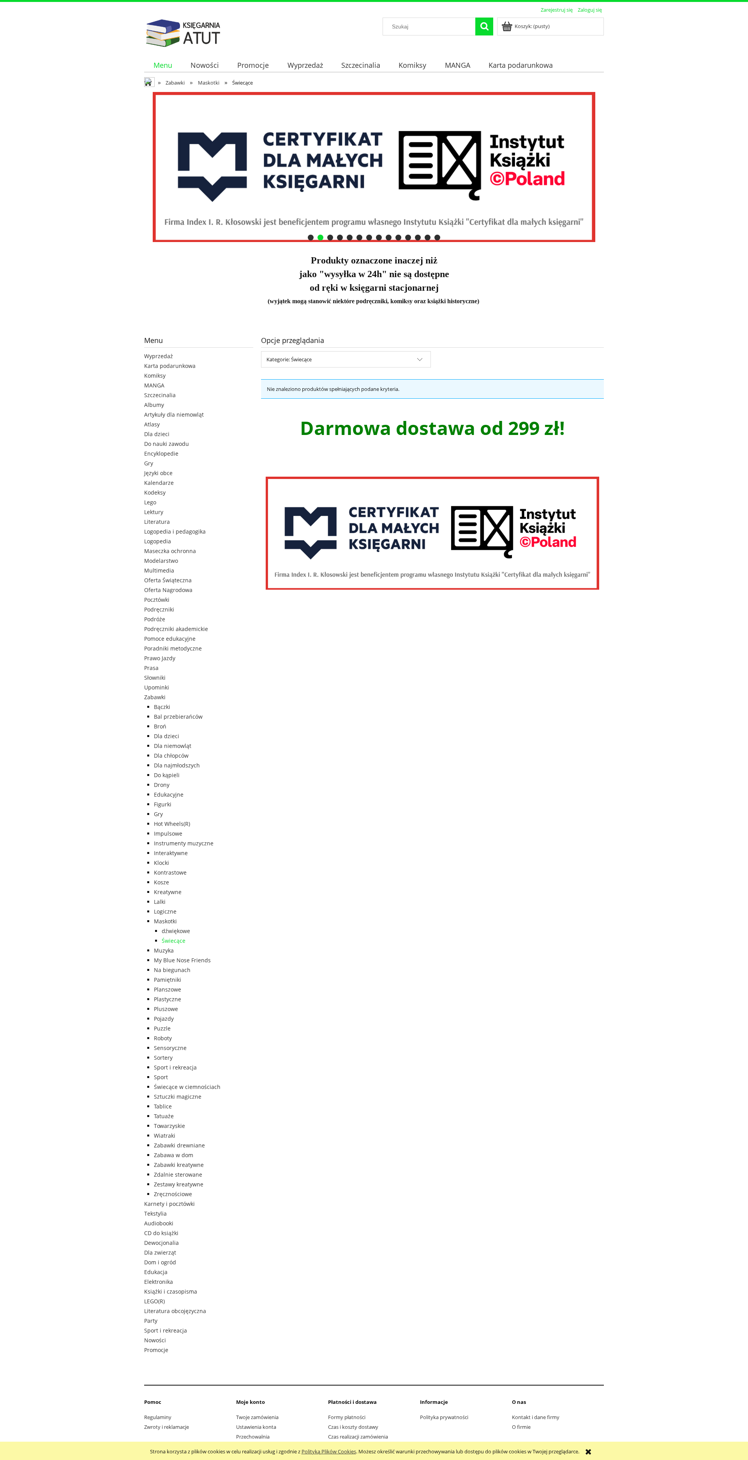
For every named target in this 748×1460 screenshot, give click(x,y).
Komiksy (155, 375)
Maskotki (165, 921)
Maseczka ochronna (170, 551)
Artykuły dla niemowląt (174, 414)
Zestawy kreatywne (178, 1184)
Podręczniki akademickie (176, 629)
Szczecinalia (160, 395)
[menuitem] (162, 65)
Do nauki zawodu (166, 443)
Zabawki (155, 697)
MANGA (154, 385)
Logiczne (165, 911)
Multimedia (159, 570)
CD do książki (161, 1233)
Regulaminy (157, 1417)
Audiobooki (158, 1223)
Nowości (155, 1340)
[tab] (311, 237)
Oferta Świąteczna (168, 580)
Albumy (154, 404)
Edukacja (156, 1272)
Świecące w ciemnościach (187, 1087)
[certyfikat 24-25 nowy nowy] (352, 167)
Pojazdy (164, 1018)
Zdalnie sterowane (178, 1174)
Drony (161, 784)
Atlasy (152, 424)
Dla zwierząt (160, 1252)
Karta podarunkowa (170, 365)
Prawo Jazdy (159, 658)
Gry (148, 463)
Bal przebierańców (178, 716)
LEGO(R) (154, 1301)
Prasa (151, 668)
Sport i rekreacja (175, 1067)
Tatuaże (164, 1116)
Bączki (162, 707)
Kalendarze (159, 482)
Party (150, 1320)
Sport (161, 1077)
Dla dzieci (156, 434)
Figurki (162, 804)
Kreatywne (168, 892)
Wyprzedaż (158, 356)
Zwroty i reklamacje (166, 1426)
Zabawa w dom (173, 1155)
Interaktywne (171, 853)
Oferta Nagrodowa (168, 590)
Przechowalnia (253, 1436)
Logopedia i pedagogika (175, 531)
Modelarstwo (161, 560)
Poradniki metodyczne (173, 648)
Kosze (161, 882)
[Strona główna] (183, 32)
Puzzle (162, 1028)
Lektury (153, 512)
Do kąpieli (167, 775)
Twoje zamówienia (257, 1417)
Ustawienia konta (256, 1426)
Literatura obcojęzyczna (175, 1311)
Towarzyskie (169, 1125)
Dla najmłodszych (177, 765)
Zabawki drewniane (179, 1145)
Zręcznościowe (173, 1194)
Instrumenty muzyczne (183, 843)
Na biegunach (172, 970)
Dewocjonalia (161, 1242)
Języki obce (158, 473)
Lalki (160, 901)
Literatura (157, 521)
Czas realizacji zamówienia (358, 1436)
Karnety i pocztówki (169, 1203)
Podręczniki (159, 609)
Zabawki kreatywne (179, 1164)
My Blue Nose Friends (182, 960)
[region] (374, 167)
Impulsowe (168, 833)
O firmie (521, 1426)
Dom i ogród (160, 1262)
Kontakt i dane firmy (535, 1417)
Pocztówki (156, 599)
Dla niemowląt (172, 745)
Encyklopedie (161, 453)
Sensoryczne (170, 1048)
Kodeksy (155, 492)
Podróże (154, 619)
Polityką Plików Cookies (329, 1451)
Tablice (163, 1106)
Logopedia (157, 541)
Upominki (156, 687)
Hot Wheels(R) (172, 823)
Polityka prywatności (444, 1417)
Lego (150, 502)
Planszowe (167, 989)
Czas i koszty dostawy (353, 1426)
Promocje (156, 1350)
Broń (160, 726)
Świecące (173, 940)
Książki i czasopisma (170, 1291)
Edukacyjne (168, 794)
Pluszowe (166, 1009)
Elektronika (158, 1281)
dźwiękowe (176, 931)
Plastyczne (167, 999)
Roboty (163, 1038)
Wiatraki (164, 1135)
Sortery (163, 1057)
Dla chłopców (171, 755)
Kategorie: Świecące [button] (289, 359)
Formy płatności (346, 1417)
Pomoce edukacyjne (170, 638)
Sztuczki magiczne (177, 1096)
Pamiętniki (167, 979)
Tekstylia (155, 1213)
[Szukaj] (484, 26)
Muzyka (164, 950)
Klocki (161, 862)
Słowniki (155, 677)
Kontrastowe (170, 872)
